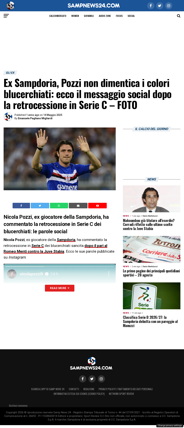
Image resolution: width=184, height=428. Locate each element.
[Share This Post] (59, 206)
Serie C (37, 245)
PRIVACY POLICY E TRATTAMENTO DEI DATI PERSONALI (126, 389)
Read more (58, 288)
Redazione (88, 389)
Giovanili (89, 16)
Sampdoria (66, 240)
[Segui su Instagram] (101, 378)
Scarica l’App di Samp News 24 (48, 389)
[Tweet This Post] (40, 206)
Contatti (74, 389)
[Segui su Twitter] (92, 378)
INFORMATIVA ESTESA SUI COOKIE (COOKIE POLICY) (79, 394)
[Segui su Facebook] (82, 378)
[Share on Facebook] (22, 206)
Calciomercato (57, 16)
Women (75, 16)
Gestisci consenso (18, 405)
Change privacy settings (170, 425)
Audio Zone (105, 16)
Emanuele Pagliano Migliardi (35, 118)
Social (131, 16)
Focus (119, 16)
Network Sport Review (121, 394)
